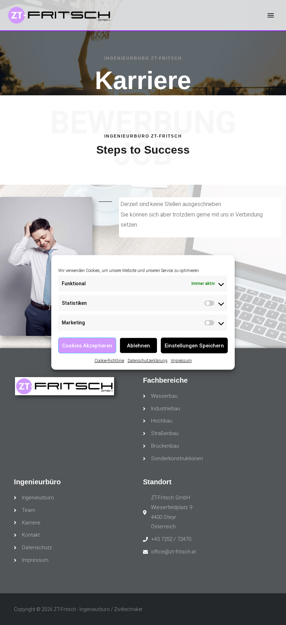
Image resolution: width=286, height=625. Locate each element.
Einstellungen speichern (194, 345)
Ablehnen (138, 345)
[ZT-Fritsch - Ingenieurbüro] (59, 15)
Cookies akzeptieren (87, 345)
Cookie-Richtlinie (109, 360)
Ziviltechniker (128, 609)
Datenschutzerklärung (147, 360)
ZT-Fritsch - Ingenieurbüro (82, 609)
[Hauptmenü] (270, 15)
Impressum (181, 360)
